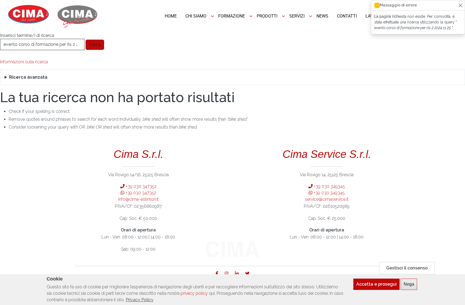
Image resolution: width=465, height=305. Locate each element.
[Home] (53, 16)
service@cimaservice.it (326, 199)
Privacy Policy (139, 299)
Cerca (95, 44)
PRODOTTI (267, 16)
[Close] (460, 5)
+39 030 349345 (329, 186)
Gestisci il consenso (407, 268)
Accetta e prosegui (376, 284)
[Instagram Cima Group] (229, 273)
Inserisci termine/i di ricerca (27, 35)
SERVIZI (297, 16)
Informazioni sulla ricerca (24, 61)
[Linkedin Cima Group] (239, 273)
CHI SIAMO (195, 16)
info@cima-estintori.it (138, 199)
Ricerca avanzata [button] (28, 77)
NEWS (322, 16)
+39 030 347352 (141, 186)
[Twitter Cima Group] (247, 273)
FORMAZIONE (231, 16)
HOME (171, 16)
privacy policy (194, 293)
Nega (409, 284)
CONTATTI (347, 16)
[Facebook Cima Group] (220, 273)
